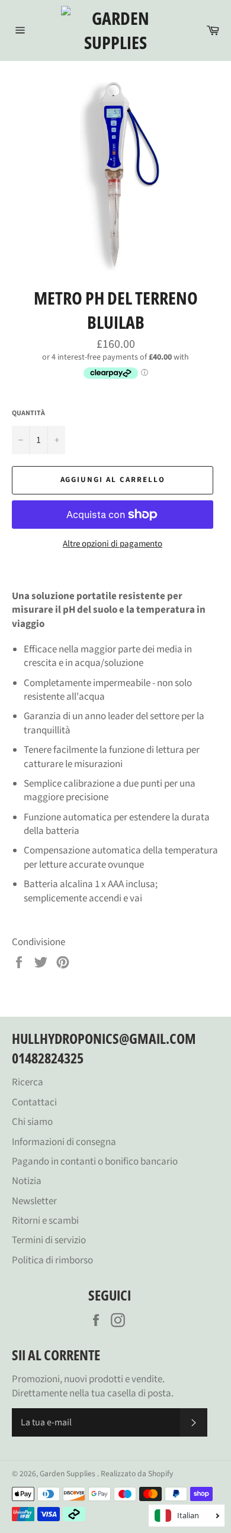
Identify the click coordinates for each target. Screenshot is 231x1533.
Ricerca (27, 1082)
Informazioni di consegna (64, 1142)
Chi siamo (32, 1122)
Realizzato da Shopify (137, 1473)
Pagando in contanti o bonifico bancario (95, 1161)
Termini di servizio (49, 1240)
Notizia (26, 1181)
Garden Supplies (68, 1473)
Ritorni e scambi (45, 1221)
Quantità (28, 413)
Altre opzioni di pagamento (112, 544)
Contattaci (34, 1102)
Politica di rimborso (52, 1260)
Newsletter (34, 1201)
